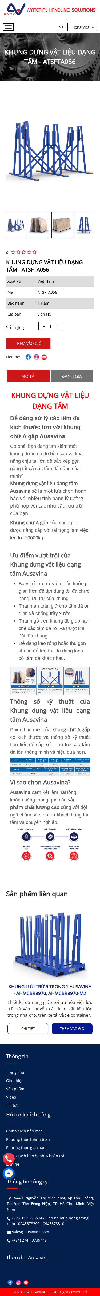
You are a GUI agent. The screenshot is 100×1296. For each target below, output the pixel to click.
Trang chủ (15, 1072)
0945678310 (53, 1223)
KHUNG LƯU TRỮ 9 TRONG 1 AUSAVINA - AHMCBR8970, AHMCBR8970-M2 (50, 989)
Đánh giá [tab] (72, 376)
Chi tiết (28, 1028)
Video (11, 1097)
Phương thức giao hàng (27, 1147)
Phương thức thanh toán (28, 1139)
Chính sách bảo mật (24, 1131)
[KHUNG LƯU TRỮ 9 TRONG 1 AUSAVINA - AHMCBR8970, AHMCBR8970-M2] (50, 941)
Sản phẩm (15, 1088)
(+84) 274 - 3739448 (29, 1240)
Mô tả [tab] (27, 376)
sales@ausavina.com (30, 1231)
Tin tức (12, 1105)
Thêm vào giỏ (28, 343)
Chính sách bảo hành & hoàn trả (35, 1155)
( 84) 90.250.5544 (27, 1218)
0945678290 (28, 1223)
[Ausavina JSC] (50, 8)
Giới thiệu (15, 1080)
